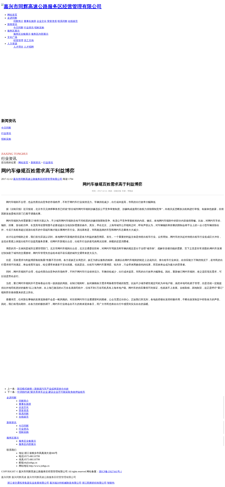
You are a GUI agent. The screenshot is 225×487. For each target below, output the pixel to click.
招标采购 (39, 27)
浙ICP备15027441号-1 (110, 471)
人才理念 (18, 46)
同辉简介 (18, 21)
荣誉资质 (52, 21)
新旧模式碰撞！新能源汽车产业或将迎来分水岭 (43, 388)
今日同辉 (18, 27)
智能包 (110, 483)
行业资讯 (29, 27)
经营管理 (18, 40)
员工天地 (29, 40)
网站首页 (12, 14)
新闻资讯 (12, 24)
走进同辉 (12, 18)
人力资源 (12, 43)
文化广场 (12, 37)
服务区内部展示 (39, 34)
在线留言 (73, 21)
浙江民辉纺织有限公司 (94, 483)
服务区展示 (13, 30)
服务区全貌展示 (22, 34)
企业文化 (42, 21)
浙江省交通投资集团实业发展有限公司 (28, 483)
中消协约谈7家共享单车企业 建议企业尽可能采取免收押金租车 (51, 392)
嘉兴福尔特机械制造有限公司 (65, 483)
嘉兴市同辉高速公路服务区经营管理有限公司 (37, 179)
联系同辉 (62, 21)
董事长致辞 (30, 21)
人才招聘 (29, 46)
